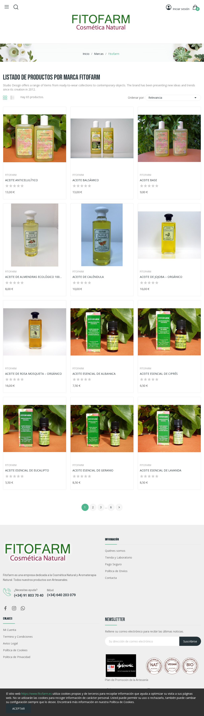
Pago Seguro (113, 564)
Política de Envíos (116, 571)
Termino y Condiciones (18, 636)
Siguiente (119, 507)
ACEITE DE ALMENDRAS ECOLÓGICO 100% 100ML (34, 277)
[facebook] (5, 608)
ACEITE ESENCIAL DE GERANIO (93, 470)
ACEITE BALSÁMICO (86, 180)
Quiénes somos (115, 551)
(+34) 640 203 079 (61, 595)
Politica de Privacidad (16, 657)
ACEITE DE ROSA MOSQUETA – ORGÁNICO (33, 374)
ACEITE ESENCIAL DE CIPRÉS (159, 374)
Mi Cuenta (9, 630)
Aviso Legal (10, 643)
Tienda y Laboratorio (118, 557)
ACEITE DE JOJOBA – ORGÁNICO (161, 277)
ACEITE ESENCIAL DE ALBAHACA (94, 374)
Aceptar (18, 708)
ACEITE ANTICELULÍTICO (21, 180)
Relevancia (173, 97)
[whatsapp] (23, 608)
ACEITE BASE (148, 180)
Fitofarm (11, 175)
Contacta (111, 578)
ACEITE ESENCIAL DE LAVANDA (160, 470)
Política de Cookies (15, 650)
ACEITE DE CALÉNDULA (88, 277)
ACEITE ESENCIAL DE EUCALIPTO (27, 470)
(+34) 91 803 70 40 (28, 595)
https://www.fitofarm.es (36, 693)
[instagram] (14, 608)
